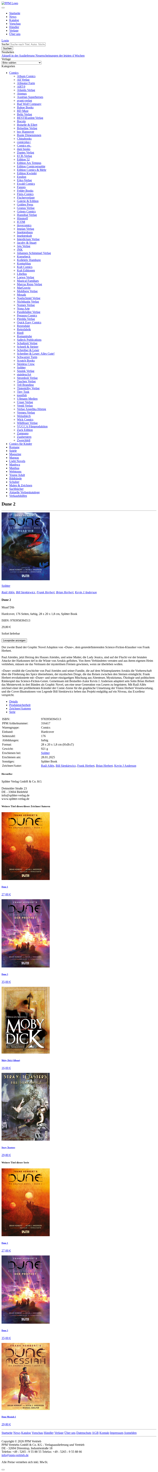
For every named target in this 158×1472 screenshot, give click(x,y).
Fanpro (21, 187)
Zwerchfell (23, 440)
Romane (14, 447)
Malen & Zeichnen (20, 485)
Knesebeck (23, 256)
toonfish (22, 395)
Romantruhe (24, 336)
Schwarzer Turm (27, 357)
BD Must (22, 111)
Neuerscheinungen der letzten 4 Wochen (60, 55)
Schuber (14, 482)
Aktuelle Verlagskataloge (24, 492)
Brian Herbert (64, 592)
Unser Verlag (25, 402)
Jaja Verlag (23, 246)
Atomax (22, 93)
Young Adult (17, 475)
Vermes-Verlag (26, 412)
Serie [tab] (12, 712)
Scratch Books (26, 360)
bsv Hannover (25, 131)
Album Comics (26, 76)
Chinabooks (24, 138)
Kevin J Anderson (86, 592)
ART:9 (21, 86)
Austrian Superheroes (30, 97)
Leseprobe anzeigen (14, 640)
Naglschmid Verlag (28, 298)
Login (5, 40)
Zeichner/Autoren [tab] (20, 708)
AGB (95, 1432)
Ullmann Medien (27, 398)
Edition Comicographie (31, 166)
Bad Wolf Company (29, 104)
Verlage (13, 30)
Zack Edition (25, 430)
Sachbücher (16, 488)
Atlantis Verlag (26, 90)
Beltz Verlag (24, 114)
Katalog (14, 20)
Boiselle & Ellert (27, 124)
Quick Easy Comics (29, 322)
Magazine (15, 454)
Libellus (22, 273)
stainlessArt (24, 374)
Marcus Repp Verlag (29, 284)
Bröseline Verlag (27, 128)
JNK (20, 249)
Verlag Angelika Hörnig (31, 409)
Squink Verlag (25, 371)
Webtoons (15, 471)
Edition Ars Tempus (29, 163)
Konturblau (24, 263)
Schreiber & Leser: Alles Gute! (36, 353)
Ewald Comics (26, 183)
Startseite (14, 13)
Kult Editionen (26, 270)
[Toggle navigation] (3, 7)
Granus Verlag (25, 208)
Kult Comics (24, 267)
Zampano (23, 433)
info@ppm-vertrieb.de (15, 1455)
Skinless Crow (26, 364)
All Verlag (23, 79)
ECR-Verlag (24, 156)
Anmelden (130, 1432)
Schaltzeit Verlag (27, 343)
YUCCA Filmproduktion (32, 426)
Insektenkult (24, 235)
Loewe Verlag (25, 277)
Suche (5, 44)
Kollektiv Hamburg (29, 260)
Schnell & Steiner (27, 346)
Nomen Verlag (26, 305)
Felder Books (25, 190)
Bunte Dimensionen (29, 135)
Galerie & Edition (28, 201)
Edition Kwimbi (27, 173)
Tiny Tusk (23, 391)
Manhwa (14, 464)
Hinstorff (22, 218)
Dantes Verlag (25, 152)
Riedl (20, 332)
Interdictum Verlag (28, 239)
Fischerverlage (26, 197)
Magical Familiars (28, 280)
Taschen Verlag (26, 381)
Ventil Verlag (25, 405)
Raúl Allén (8, 592)
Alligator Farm (26, 83)
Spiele (13, 450)
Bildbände (15, 478)
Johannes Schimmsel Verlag (34, 253)
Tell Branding (25, 384)
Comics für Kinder (20, 443)
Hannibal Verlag (27, 215)
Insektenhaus (25, 232)
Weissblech (24, 416)
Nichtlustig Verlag (28, 301)
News (12, 16)
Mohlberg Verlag (27, 291)
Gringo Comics (26, 211)
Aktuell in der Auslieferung (18, 55)
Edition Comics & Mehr (31, 169)
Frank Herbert (46, 592)
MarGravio (23, 287)
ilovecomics (24, 225)
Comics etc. (24, 145)
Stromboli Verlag (27, 378)
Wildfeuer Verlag (27, 423)
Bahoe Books (25, 107)
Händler (14, 27)
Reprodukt (23, 325)
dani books (23, 149)
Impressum (116, 1432)
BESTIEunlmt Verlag (30, 117)
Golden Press (25, 204)
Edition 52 (23, 159)
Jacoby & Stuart (26, 242)
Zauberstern (24, 436)
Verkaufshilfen (18, 495)
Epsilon (21, 176)
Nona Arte (23, 308)
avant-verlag (24, 100)
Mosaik (21, 294)
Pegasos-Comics (27, 315)
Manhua (14, 468)
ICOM (21, 221)
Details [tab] (13, 701)
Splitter (21, 367)
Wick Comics (25, 419)
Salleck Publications (29, 339)
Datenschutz (83, 1432)
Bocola (21, 121)
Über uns (14, 34)
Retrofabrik (24, 329)
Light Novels (17, 461)
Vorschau (15, 23)
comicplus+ (24, 142)
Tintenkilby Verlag (28, 388)
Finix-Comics (25, 194)
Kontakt (104, 1432)
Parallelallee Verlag (28, 312)
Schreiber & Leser (28, 350)
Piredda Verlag (26, 319)
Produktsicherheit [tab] (19, 705)
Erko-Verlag (24, 180)
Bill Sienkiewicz (25, 592)
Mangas (14, 457)
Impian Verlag (25, 228)
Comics (13, 72)
